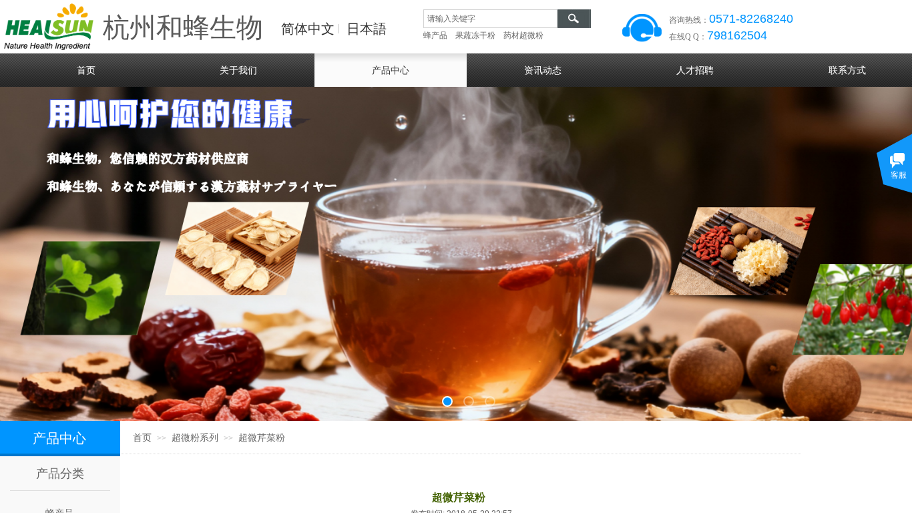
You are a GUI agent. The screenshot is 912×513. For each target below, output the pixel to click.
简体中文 (307, 28)
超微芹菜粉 (261, 438)
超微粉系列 (195, 438)
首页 (142, 438)
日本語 (367, 28)
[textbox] (490, 18)
